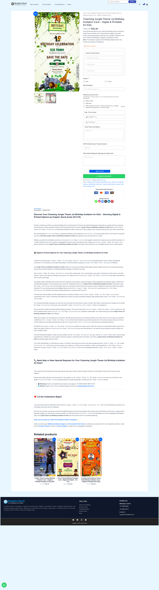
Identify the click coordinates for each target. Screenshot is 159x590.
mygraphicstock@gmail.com (126, 514)
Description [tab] (37, 210)
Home (84, 13)
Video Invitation (34, 4)
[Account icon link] (147, 4)
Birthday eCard (101, 13)
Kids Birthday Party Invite (95, 184)
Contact (69, 4)
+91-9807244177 (124, 509)
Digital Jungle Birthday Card (103, 182)
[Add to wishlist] (36, 440)
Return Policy (83, 511)
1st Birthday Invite (91, 182)
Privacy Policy (83, 507)
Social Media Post (60, 4)
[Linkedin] (108, 201)
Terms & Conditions (85, 505)
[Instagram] (99, 201)
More (80, 513)
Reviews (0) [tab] (46, 210)
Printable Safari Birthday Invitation (111, 184)
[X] (105, 201)
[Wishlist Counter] (139, 4)
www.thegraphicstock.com (86, 386)
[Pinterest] (112, 201)
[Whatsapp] (96, 201)
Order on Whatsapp (104, 176)
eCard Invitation (46, 4)
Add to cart (100, 171)
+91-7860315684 (124, 506)
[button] (39, 4)
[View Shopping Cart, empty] (143, 4)
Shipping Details (84, 509)
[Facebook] (102, 201)
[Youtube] (73, 520)
